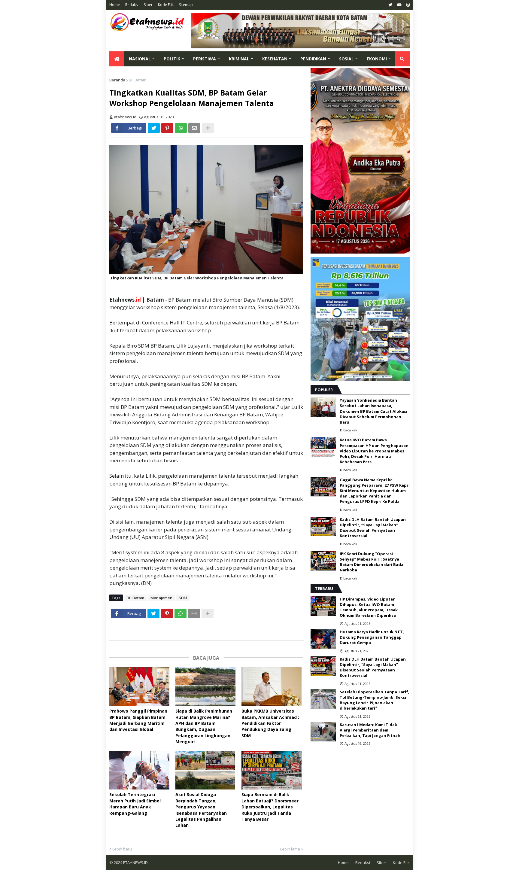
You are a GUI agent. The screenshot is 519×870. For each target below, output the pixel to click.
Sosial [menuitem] (346, 59)
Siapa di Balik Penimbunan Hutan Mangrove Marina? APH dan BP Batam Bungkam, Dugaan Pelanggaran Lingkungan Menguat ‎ (203, 726)
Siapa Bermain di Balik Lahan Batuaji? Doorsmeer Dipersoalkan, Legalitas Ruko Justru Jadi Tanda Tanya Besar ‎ (270, 807)
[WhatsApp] (181, 128)
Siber (148, 4)
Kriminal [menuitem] (239, 59)
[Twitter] (154, 128)
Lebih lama (290, 849)
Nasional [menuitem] (140, 59)
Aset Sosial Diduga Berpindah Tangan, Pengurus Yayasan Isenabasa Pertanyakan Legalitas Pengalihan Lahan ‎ (201, 810)
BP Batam (137, 80)
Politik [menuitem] (172, 59)
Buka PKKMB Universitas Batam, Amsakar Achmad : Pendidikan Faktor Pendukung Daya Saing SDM (270, 723)
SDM (183, 598)
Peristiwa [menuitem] (204, 59)
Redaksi (131, 4)
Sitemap (186, 4)
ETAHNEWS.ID (135, 862)
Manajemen (161, 598)
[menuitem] (116, 58)
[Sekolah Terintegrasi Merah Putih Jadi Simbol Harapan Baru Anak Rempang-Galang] (139, 770)
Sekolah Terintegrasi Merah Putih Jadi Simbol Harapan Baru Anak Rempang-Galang (135, 804)
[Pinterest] (167, 128)
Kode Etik (166, 4)
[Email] (194, 128)
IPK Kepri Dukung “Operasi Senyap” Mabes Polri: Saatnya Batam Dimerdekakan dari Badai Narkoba (372, 562)
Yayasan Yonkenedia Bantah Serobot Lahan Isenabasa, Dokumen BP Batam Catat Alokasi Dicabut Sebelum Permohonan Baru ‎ (373, 411)
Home (114, 4)
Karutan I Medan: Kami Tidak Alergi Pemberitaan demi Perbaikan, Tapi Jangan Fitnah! (371, 730)
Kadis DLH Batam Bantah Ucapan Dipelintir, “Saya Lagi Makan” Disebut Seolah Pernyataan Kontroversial (373, 528)
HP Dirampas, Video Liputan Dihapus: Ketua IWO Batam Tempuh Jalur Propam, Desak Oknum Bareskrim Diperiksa (369, 607)
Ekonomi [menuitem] (377, 59)
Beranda (117, 80)
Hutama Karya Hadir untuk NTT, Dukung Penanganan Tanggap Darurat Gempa (372, 637)
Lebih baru (122, 849)
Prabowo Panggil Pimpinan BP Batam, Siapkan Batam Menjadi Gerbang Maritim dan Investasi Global (138, 720)
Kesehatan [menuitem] (274, 59)
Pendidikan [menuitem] (313, 59)
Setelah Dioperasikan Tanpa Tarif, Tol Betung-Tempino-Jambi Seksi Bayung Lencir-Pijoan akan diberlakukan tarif (374, 700)
